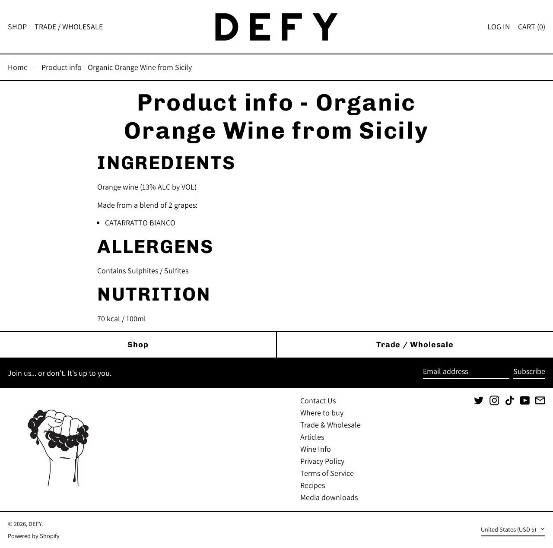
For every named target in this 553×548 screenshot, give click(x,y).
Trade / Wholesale (415, 344)
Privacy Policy (322, 461)
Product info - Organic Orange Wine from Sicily (116, 67)
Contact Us (318, 400)
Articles (312, 437)
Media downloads (329, 497)
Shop (138, 344)
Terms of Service (327, 473)
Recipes (312, 485)
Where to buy (321, 413)
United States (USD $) (509, 529)
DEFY (35, 523)
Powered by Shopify (34, 536)
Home (18, 67)
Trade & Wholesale (330, 425)
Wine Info (315, 449)
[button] (531, 27)
